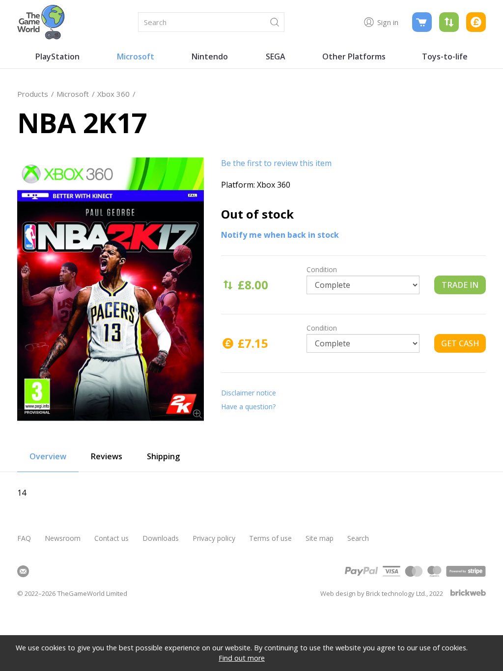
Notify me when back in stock (280, 234)
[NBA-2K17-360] (110, 289)
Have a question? (248, 406)
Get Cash (460, 343)
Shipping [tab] (163, 456)
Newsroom (63, 538)
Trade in (460, 285)
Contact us (111, 538)
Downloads (160, 538)
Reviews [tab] (106, 456)
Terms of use (270, 538)
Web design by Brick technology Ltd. (373, 593)
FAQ (24, 538)
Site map (320, 538)
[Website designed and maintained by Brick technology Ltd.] (468, 593)
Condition (322, 269)
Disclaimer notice (248, 392)
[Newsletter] (23, 571)
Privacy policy (214, 538)
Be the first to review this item (276, 163)
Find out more (242, 658)
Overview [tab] (47, 456)
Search (358, 538)
